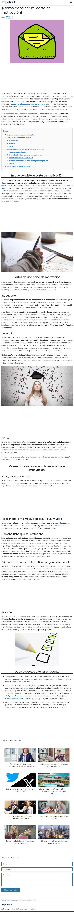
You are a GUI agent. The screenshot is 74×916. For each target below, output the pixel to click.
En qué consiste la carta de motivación (20, 135)
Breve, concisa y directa (17, 152)
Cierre (11, 146)
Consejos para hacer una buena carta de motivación (25, 149)
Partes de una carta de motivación (19, 138)
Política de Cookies (22, 909)
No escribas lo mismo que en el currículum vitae (25, 155)
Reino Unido (18, 698)
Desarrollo (12, 144)
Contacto (33, 909)
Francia (8, 698)
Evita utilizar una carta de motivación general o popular (28, 161)
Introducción (13, 141)
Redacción (9, 16)
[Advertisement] (37, 78)
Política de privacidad (8, 909)
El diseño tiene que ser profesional (21, 158)
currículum (59, 523)
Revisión (11, 164)
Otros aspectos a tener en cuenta (19, 166)
